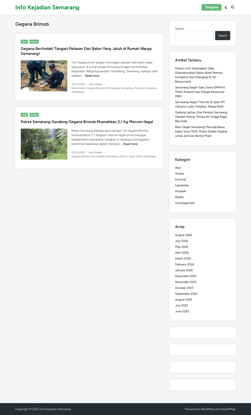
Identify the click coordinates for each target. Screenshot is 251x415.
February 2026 (184, 264)
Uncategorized (184, 203)
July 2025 (181, 305)
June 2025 (182, 311)
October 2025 (184, 288)
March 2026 (183, 258)
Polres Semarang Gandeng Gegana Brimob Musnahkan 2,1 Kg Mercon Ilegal (87, 121)
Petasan (139, 88)
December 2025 (185, 276)
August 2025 (183, 299)
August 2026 (183, 235)
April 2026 (182, 252)
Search (179, 28)
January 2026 (184, 270)
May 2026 (181, 246)
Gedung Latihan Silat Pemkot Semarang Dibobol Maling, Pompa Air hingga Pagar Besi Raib (201, 117)
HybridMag (228, 409)
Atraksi (179, 173)
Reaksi (34, 41)
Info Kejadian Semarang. (119, 88)
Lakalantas (182, 185)
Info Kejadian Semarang (47, 7)
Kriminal (180, 179)
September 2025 (186, 293)
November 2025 (185, 282)
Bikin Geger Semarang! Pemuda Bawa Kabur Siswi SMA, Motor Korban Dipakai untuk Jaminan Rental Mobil (201, 131)
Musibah (180, 191)
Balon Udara (78, 88)
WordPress (208, 409)
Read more (92, 75)
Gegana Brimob (95, 88)
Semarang (150, 88)
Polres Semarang (146, 156)
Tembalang (77, 92)
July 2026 (181, 241)
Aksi (24, 41)
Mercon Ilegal (127, 156)
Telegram (211, 7)
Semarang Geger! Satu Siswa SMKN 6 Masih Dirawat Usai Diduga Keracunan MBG (200, 92)
